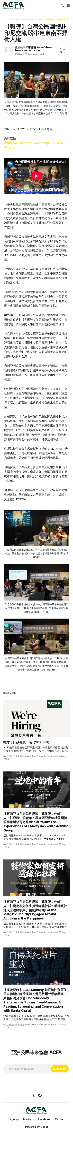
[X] (33, 1095)
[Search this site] (62, 5)
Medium (28, 1119)
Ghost (44, 1126)
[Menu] (68, 5)
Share (62, 50)
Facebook (44, 1119)
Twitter (59, 1119)
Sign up (14, 1119)
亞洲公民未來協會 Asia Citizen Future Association (34, 49)
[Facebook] (40, 1095)
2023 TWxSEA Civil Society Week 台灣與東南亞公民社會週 (36, 19)
